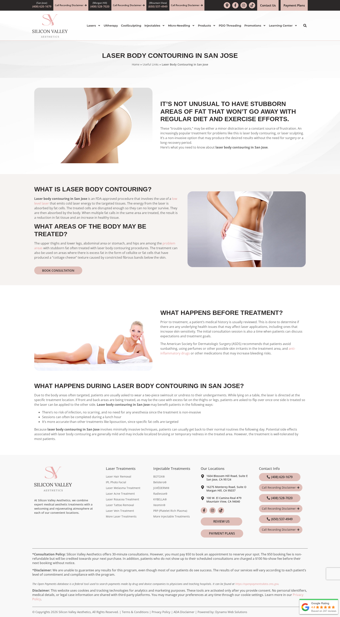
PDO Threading (230, 25)
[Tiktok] (252, 5)
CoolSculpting (131, 25)
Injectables (152, 25)
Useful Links (151, 64)
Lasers (91, 25)
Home (136, 64)
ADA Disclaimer (184, 612)
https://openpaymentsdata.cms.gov (256, 584)
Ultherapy (111, 25)
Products (204, 25)
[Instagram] (243, 5)
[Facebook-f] (235, 5)
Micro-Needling (179, 25)
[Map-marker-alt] (227, 5)
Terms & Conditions (135, 612)
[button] (305, 25)
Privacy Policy (161, 612)
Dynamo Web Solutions (231, 612)
